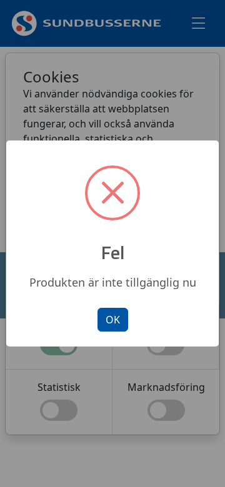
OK (113, 320)
